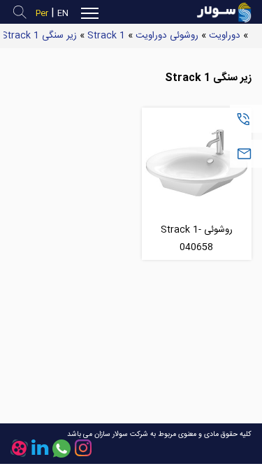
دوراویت (224, 35)
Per (42, 13)
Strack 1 (106, 35)
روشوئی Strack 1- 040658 (197, 238)
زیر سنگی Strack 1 (39, 35)
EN (62, 13)
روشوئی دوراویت (167, 35)
